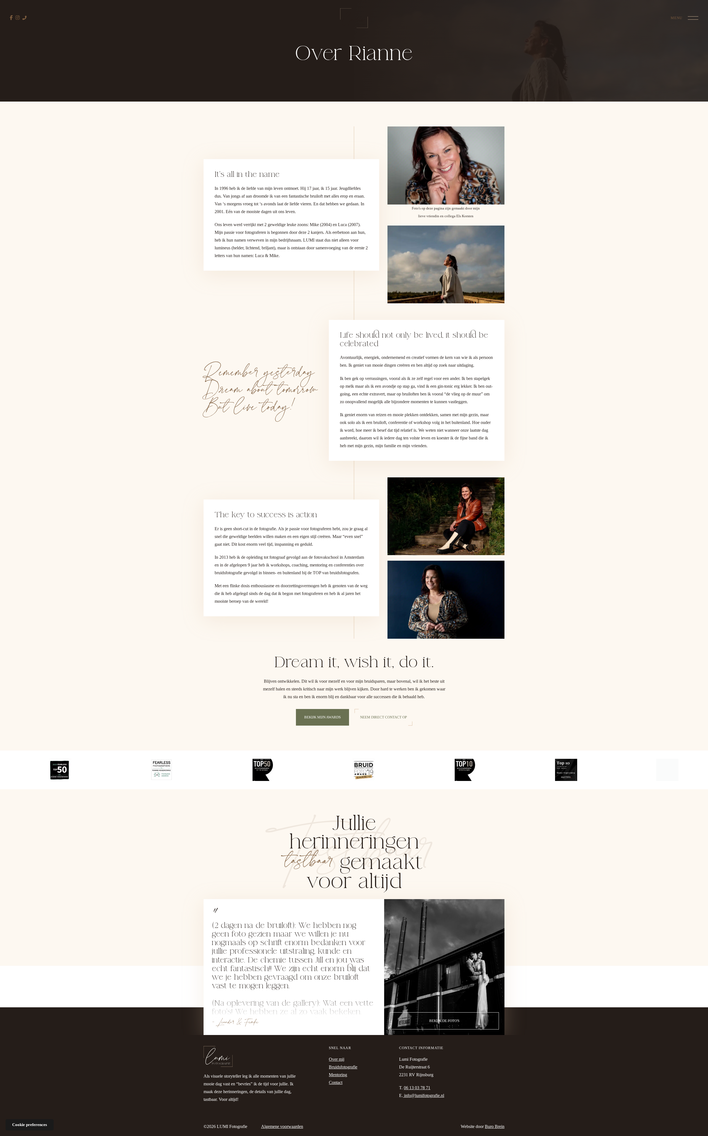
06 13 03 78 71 (417, 1087)
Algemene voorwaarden (282, 1126)
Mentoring (338, 1074)
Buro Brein (494, 1126)
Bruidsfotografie (343, 1067)
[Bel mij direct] (24, 18)
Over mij (336, 1059)
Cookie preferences (29, 1124)
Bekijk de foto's (444, 1021)
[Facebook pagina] (11, 18)
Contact (335, 1082)
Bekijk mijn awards (322, 717)
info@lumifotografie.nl (423, 1095)
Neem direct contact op (383, 717)
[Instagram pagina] (17, 18)
